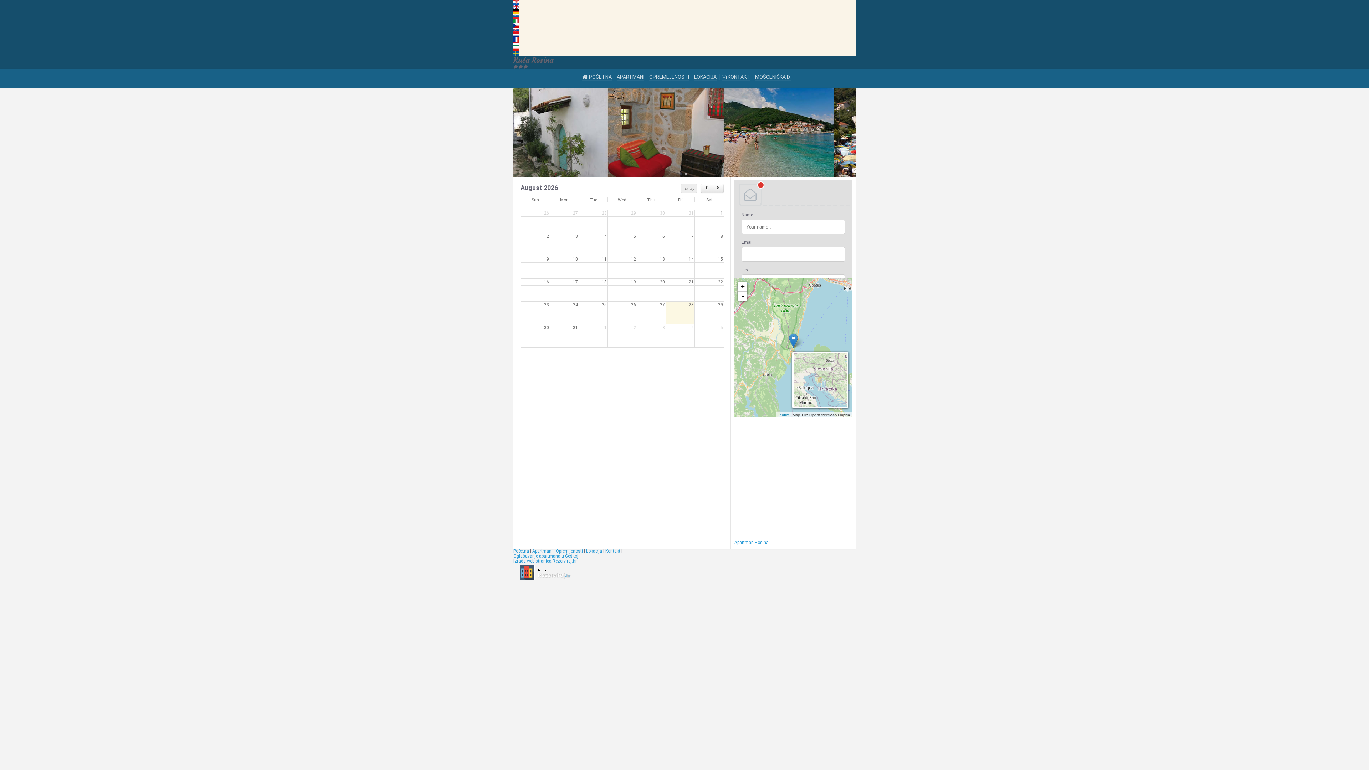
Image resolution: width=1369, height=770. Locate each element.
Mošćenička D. (773, 77)
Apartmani (630, 77)
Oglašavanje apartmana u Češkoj (545, 556)
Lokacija (705, 77)
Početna (600, 77)
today (689, 188)
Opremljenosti (669, 77)
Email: (748, 242)
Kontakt (738, 77)
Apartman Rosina (751, 542)
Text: (746, 269)
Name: (748, 214)
